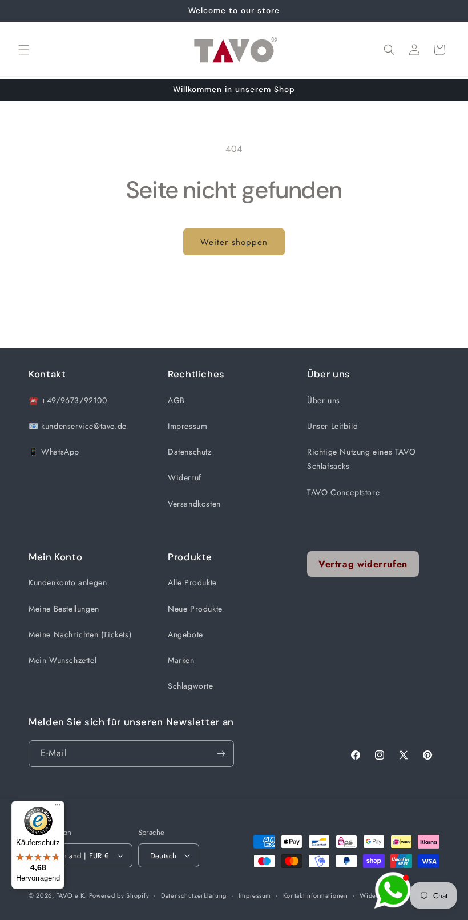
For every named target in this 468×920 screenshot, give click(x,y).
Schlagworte (190, 686)
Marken (181, 660)
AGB (176, 400)
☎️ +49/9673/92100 (68, 400)
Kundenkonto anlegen (68, 582)
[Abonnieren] (220, 753)
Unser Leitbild (332, 426)
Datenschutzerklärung (194, 895)
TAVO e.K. (71, 895)
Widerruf (184, 477)
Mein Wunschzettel (62, 660)
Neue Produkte (195, 608)
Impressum (187, 426)
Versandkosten (194, 503)
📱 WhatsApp (54, 451)
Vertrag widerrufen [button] (363, 564)
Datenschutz (190, 451)
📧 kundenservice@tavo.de (78, 426)
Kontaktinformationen (315, 895)
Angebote (185, 634)
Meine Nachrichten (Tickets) (80, 634)
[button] (24, 49)
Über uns (323, 400)
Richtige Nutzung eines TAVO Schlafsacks (361, 459)
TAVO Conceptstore (343, 492)
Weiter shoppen (234, 242)
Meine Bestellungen (64, 608)
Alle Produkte (192, 582)
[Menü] (57, 807)
